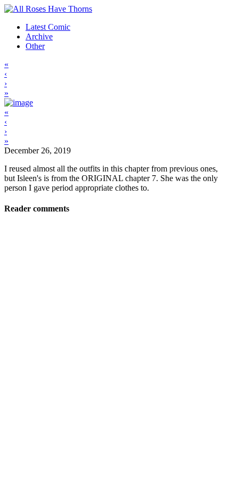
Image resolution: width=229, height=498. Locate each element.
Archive (39, 36)
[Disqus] (114, 358)
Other (35, 46)
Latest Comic (48, 26)
